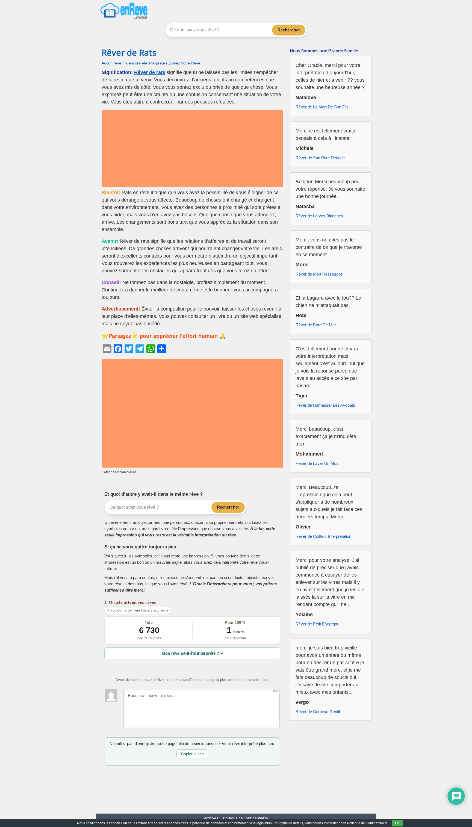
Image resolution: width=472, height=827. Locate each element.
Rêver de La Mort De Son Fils (322, 107)
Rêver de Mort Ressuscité (319, 274)
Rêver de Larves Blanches (319, 216)
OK (397, 823)
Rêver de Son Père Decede (320, 157)
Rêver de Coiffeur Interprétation (323, 536)
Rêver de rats (149, 72)
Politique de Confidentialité (245, 818)
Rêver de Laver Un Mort (317, 463)
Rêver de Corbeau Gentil (318, 711)
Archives (211, 818)
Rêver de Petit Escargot (317, 624)
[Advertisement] (192, 148)
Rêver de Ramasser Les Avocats (325, 405)
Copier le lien (192, 754)
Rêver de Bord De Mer (316, 325)
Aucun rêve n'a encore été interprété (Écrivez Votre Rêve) (152, 63)
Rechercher (289, 30)
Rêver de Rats (129, 52)
